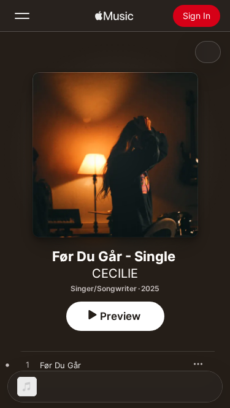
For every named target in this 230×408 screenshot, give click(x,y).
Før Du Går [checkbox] (60, 365)
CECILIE (115, 273)
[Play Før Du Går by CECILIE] (27, 365)
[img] (114, 15)
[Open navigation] (22, 15)
